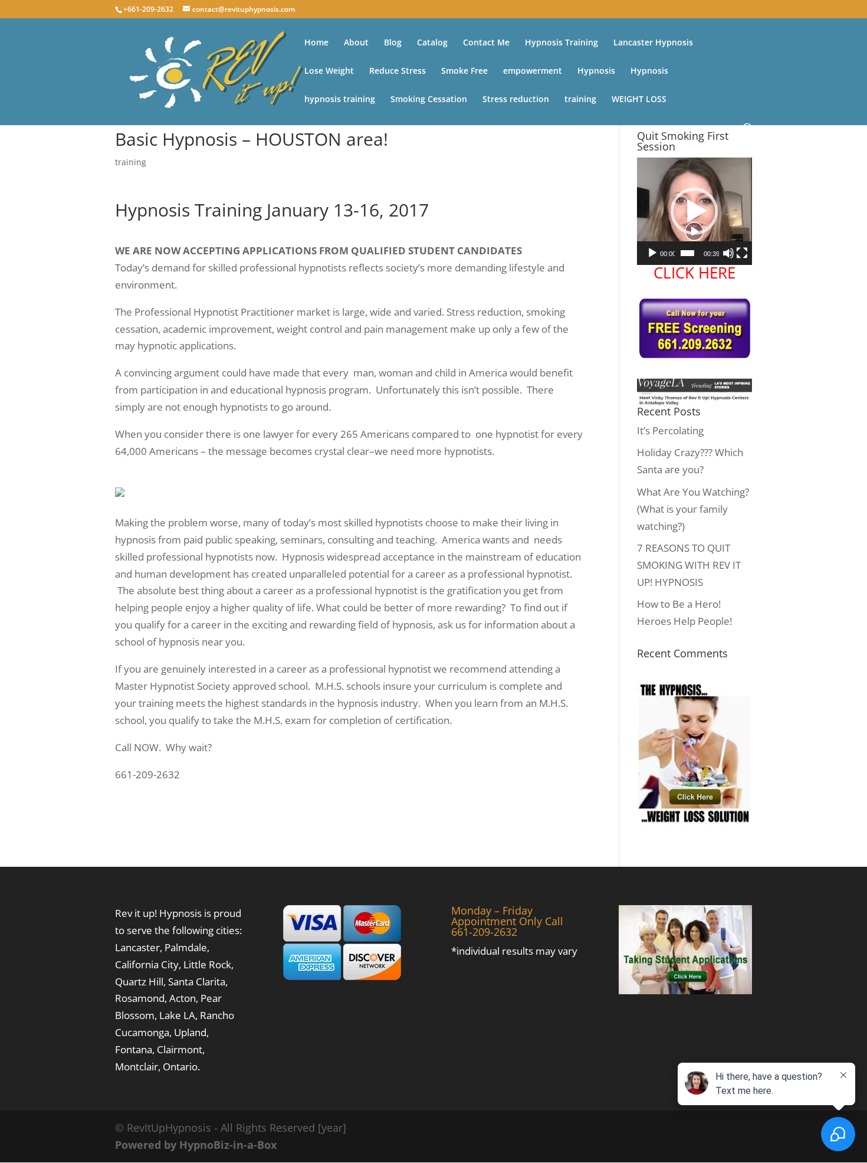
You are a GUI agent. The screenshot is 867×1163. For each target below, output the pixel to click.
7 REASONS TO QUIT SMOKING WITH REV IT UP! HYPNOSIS (689, 565)
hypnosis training (339, 99)
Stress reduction (515, 99)
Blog (393, 43)
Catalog (432, 43)
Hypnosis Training (561, 43)
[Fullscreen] (742, 253)
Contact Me (486, 43)
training (580, 99)
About (356, 43)
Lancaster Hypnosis (653, 43)
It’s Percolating (670, 430)
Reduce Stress (397, 71)
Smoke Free (464, 71)
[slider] (687, 253)
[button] (694, 211)
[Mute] (728, 253)
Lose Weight (329, 71)
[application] (694, 211)
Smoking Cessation (428, 99)
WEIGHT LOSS (639, 99)
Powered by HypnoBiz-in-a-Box (196, 1145)
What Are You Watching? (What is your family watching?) (693, 509)
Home (316, 43)
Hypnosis (596, 71)
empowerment (532, 71)
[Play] (652, 253)
